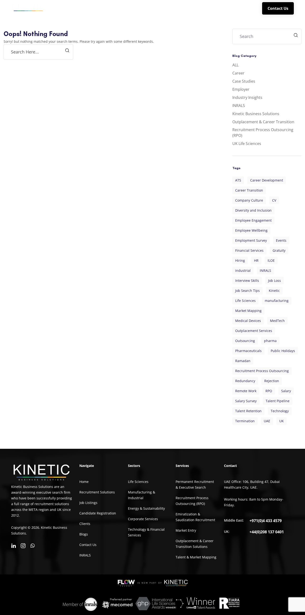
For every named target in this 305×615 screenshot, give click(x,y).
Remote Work (245, 391)
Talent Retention (248, 411)
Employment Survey (251, 240)
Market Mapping (248, 310)
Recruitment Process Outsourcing (262, 371)
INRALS (242, 8)
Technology (280, 411)
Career (238, 73)
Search (296, 36)
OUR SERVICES (144, 8)
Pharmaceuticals (248, 350)
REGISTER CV (196, 8)
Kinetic (274, 290)
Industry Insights (247, 97)
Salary (286, 391)
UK (281, 421)
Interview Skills (247, 280)
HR (256, 260)
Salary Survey (246, 401)
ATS (238, 180)
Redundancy (245, 381)
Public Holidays (283, 350)
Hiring (240, 260)
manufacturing (277, 300)
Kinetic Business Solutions (255, 113)
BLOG (224, 8)
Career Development (266, 180)
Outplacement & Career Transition (263, 121)
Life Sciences (245, 300)
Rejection (271, 381)
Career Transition (249, 190)
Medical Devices (248, 320)
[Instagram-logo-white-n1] (23, 545)
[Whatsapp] (32, 545)
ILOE (271, 260)
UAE (267, 421)
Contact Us (278, 8)
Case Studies (243, 81)
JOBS (172, 8)
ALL (235, 65)
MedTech (277, 320)
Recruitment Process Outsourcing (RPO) (262, 132)
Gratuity (279, 250)
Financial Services (249, 250)
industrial (243, 270)
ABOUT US (110, 8)
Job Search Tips (247, 290)
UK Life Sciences (246, 143)
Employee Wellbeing (251, 230)
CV (274, 200)
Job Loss (274, 280)
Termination (245, 421)
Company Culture (249, 200)
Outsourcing (245, 340)
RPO (268, 391)
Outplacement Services (253, 330)
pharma (270, 340)
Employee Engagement (253, 220)
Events (281, 240)
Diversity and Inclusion (253, 210)
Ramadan (242, 360)
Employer (240, 89)
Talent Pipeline (278, 401)
